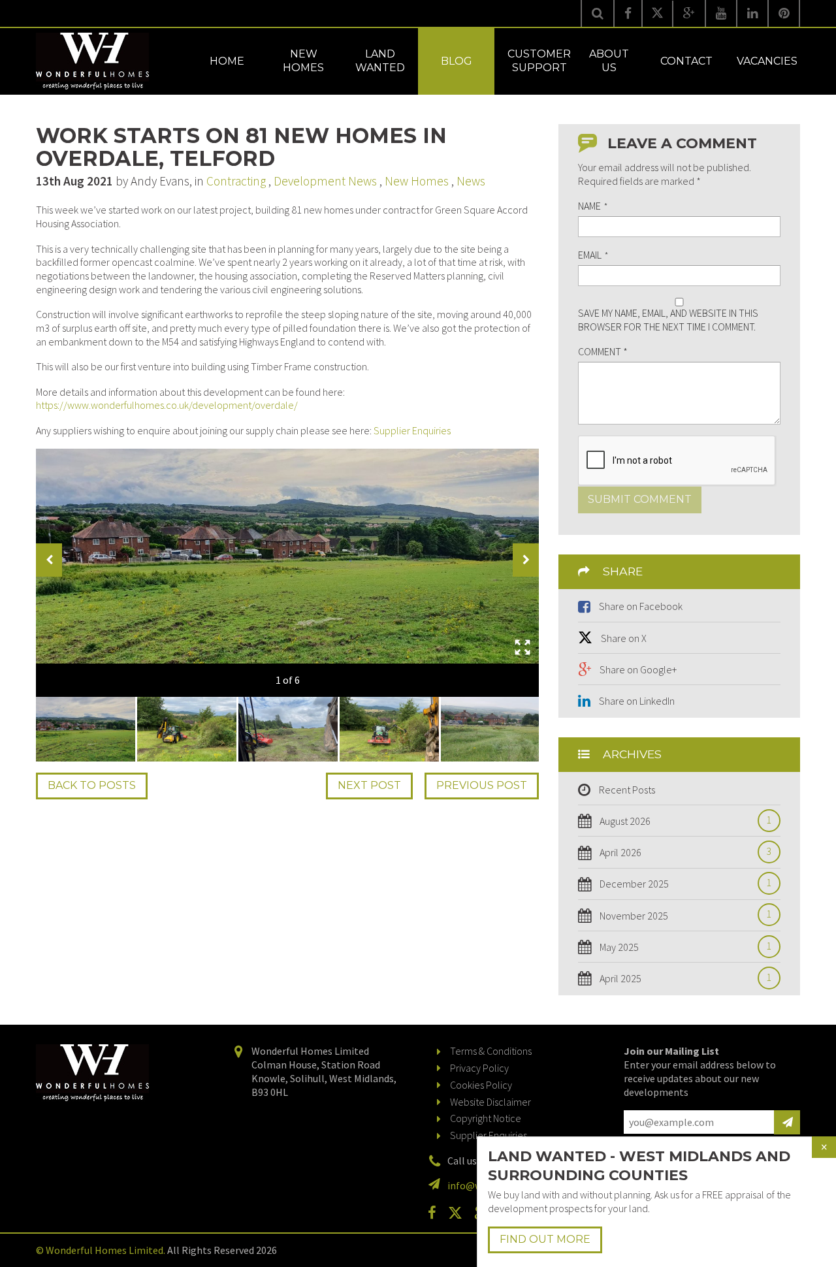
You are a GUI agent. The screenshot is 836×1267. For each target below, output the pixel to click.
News (471, 181)
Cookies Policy (481, 1084)
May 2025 (685, 947)
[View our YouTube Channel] (721, 13)
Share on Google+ (638, 669)
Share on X (624, 638)
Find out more (545, 1239)
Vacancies (767, 61)
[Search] (597, 13)
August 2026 (685, 820)
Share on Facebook (641, 606)
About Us (609, 61)
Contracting (236, 181)
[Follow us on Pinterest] (784, 13)
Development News (325, 181)
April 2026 (685, 852)
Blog (456, 61)
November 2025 (685, 915)
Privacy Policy (479, 1067)
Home (227, 61)
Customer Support (539, 61)
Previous (49, 560)
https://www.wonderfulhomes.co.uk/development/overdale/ (167, 404)
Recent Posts (627, 789)
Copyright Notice (485, 1118)
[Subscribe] (787, 1122)
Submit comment (640, 499)
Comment (603, 351)
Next (526, 560)
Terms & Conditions (491, 1050)
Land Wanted (380, 61)
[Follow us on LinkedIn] (752, 13)
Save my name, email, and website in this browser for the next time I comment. (668, 319)
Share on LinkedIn (637, 700)
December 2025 (685, 883)
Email (593, 254)
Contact (686, 61)
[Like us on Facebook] (628, 13)
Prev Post (481, 785)
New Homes (303, 61)
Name (592, 205)
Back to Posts (92, 785)
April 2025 (685, 978)
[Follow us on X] (657, 14)
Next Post (369, 785)
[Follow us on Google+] (689, 13)
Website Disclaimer (490, 1101)
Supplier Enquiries (412, 430)
